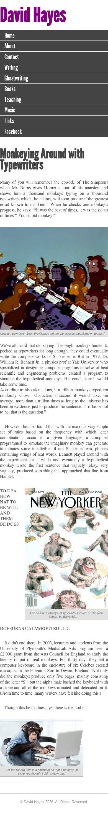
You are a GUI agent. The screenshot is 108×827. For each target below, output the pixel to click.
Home (9, 35)
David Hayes (33, 15)
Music (9, 110)
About (9, 46)
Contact (11, 57)
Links (9, 121)
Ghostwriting (16, 78)
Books (10, 89)
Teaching (12, 100)
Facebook (13, 131)
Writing (11, 67)
